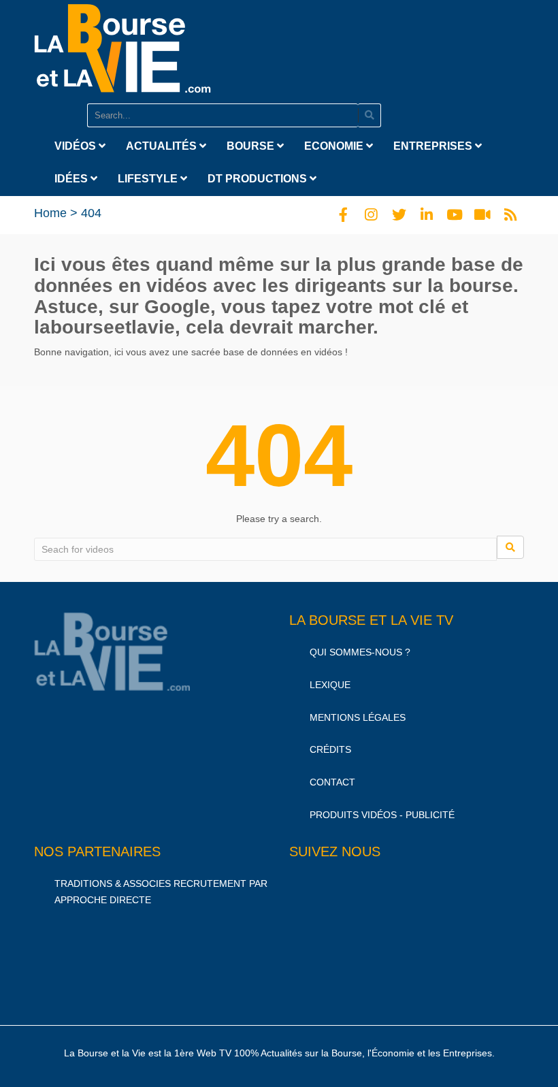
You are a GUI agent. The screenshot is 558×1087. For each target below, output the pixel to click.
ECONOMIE (335, 146)
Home (50, 213)
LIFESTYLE (149, 178)
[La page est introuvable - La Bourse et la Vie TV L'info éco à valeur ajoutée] (122, 45)
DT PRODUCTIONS (259, 178)
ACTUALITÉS (162, 146)
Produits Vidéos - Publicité (382, 814)
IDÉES (72, 178)
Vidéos (76, 146)
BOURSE (252, 146)
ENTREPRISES (434, 146)
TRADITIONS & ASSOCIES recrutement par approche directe (160, 891)
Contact (332, 782)
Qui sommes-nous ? (360, 652)
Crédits (330, 749)
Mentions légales (358, 717)
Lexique (330, 684)
